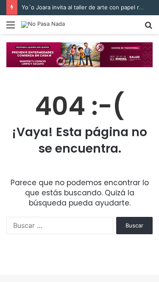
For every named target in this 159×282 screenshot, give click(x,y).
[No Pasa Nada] (43, 24)
